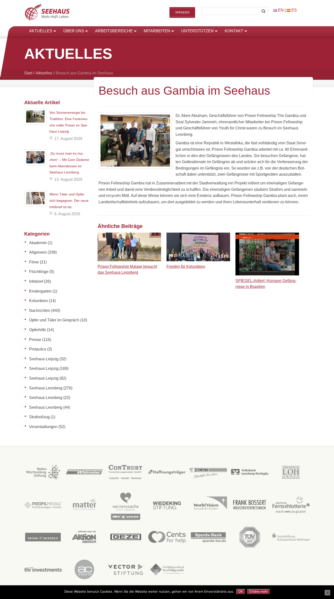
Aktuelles (44, 73)
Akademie (38, 243)
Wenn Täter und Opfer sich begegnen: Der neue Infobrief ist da (69, 200)
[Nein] (327, 593)
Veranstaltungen (43, 427)
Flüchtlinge (38, 272)
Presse (35, 340)
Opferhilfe (37, 330)
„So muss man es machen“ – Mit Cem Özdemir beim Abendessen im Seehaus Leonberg (69, 162)
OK (240, 591)
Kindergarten (40, 291)
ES (293, 10)
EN (280, 10)
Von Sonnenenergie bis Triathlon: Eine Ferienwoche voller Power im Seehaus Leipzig (68, 122)
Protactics (37, 349)
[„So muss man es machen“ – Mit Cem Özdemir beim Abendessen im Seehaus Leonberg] (35, 157)
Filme (34, 262)
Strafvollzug (39, 417)
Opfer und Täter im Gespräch (54, 320)
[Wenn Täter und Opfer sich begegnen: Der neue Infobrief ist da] (35, 198)
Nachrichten (39, 310)
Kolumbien (38, 301)
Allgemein (38, 252)
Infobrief (36, 281)
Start (28, 73)
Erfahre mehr (258, 591)
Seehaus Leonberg (45, 388)
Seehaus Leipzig (43, 359)
